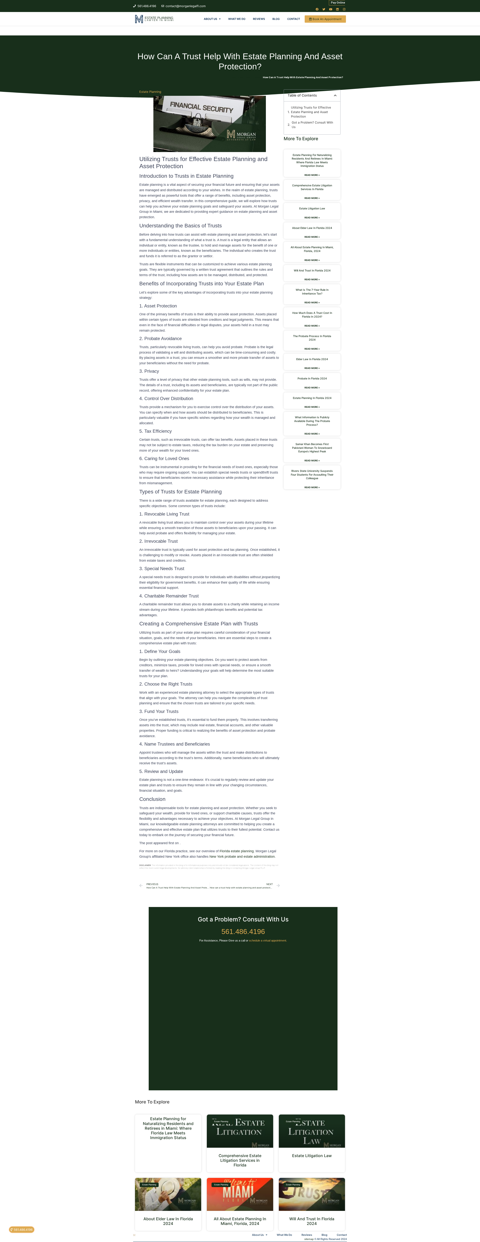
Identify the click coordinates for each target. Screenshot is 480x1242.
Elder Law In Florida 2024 (312, 359)
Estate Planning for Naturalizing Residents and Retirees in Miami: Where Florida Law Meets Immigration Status (168, 1128)
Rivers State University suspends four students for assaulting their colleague (312, 474)
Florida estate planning (237, 851)
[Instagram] (344, 9)
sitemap (309, 1239)
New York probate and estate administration (242, 856)
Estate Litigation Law (312, 208)
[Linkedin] (337, 9)
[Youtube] (330, 9)
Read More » (312, 175)
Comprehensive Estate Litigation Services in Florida (240, 1160)
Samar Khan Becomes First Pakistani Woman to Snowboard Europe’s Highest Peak (312, 447)
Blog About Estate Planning (247, 77)
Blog (276, 18)
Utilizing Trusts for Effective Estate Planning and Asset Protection (311, 112)
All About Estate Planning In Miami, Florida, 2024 (240, 1221)
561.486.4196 (243, 931)
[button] (335, 95)
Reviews (259, 18)
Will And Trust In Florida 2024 (312, 270)
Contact (293, 18)
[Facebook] (317, 9)
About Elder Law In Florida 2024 (312, 227)
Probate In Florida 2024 (312, 378)
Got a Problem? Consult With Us (312, 125)
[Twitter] (324, 9)
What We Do (236, 18)
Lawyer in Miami (159, 20)
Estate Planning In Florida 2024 (312, 398)
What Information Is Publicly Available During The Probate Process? (312, 421)
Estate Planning (159, 18)
